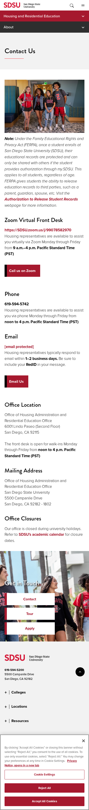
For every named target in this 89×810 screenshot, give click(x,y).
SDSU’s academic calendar (41, 534)
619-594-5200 (14, 670)
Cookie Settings (44, 774)
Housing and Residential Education (32, 15)
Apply (29, 628)
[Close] (84, 741)
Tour (29, 613)
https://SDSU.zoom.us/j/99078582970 (38, 230)
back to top (80, 671)
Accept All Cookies (44, 801)
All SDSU (83, 5)
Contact (29, 599)
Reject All (44, 788)
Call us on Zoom (22, 270)
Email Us (16, 381)
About (8, 26)
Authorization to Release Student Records (41, 199)
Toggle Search (71, 5)
